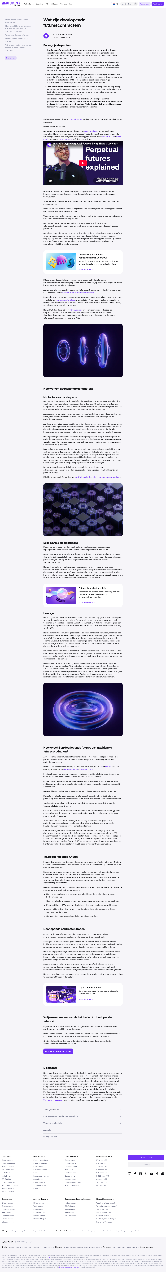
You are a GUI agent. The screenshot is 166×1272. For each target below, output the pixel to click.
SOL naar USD (101, 1173)
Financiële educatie (105, 1199)
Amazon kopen (39, 1212)
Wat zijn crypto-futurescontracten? (78, 292)
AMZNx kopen (70, 1215)
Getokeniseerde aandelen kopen (78, 1199)
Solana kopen (7, 1219)
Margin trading (8, 1166)
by (7, 1242)
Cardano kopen (8, 1215)
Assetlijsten (38, 1179)
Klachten (36, 1188)
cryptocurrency (65, 139)
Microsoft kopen (39, 1219)
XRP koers (69, 1170)
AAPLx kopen (70, 1209)
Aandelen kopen (40, 1199)
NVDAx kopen (70, 1203)
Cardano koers (70, 1173)
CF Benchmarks (89, 1247)
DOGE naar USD (102, 1176)
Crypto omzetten (104, 1156)
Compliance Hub (61, 1231)
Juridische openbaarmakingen (69, 1267)
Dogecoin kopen (8, 1209)
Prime (119, 1247)
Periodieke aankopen (10, 1185)
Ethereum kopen (8, 1206)
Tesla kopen (38, 1206)
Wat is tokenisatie (103, 1212)
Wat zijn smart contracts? (106, 1206)
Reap (98, 1247)
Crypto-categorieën (73, 1182)
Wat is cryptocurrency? (105, 1203)
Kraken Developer (40, 1170)
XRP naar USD (101, 1166)
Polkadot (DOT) (71, 769)
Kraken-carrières (40, 1163)
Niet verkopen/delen (46, 1231)
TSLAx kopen (70, 1206)
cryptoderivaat (91, 131)
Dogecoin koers (71, 1166)
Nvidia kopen (38, 1203)
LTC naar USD (101, 1185)
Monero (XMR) (86, 769)
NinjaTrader (28, 1247)
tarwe (108, 766)
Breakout (36, 1247)
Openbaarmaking (113, 1231)
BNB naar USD (101, 1170)
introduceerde (76, 310)
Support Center (39, 1185)
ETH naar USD (101, 1163)
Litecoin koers (70, 1179)
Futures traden (8, 1170)
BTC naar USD (101, 1160)
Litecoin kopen (7, 1222)
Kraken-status (39, 1182)
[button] (28, 4)
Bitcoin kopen (7, 1203)
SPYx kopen (69, 1212)
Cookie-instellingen (31, 1231)
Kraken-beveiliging (40, 1160)
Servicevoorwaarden (52, 1100)
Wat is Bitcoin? (102, 1209)
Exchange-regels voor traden (95, 1231)
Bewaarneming (132, 1247)
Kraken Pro (18, 1247)
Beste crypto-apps (103, 1215)
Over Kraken (39, 1156)
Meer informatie (86, 269)
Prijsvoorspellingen (72, 1185)
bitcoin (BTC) (108, 136)
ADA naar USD (101, 1179)
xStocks (80, 1247)
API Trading (6, 1179)
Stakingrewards (8, 1182)
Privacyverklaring (17, 1231)
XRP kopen (6, 1212)
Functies (6, 1156)
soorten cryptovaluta (65, 300)
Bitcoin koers (70, 1160)
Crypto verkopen (8, 1163)
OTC (123, 1247)
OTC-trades (6, 1173)
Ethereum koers (71, 1163)
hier (49, 1257)
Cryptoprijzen (71, 1156)
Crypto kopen (7, 1160)
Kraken (11, 1247)
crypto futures (75, 119)
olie (101, 766)
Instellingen (6, 1176)
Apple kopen (38, 1209)
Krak (113, 1247)
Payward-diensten (69, 1247)
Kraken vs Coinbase (104, 1222)
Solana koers (70, 1176)
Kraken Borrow (7, 1188)
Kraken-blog (38, 1166)
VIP (42, 1247)
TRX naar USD (101, 1182)
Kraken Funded (8, 1192)
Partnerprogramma (40, 1176)
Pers (35, 1173)
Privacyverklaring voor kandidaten (131, 1231)
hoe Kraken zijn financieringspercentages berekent (97, 477)
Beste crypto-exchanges (106, 1219)
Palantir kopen (39, 1215)
